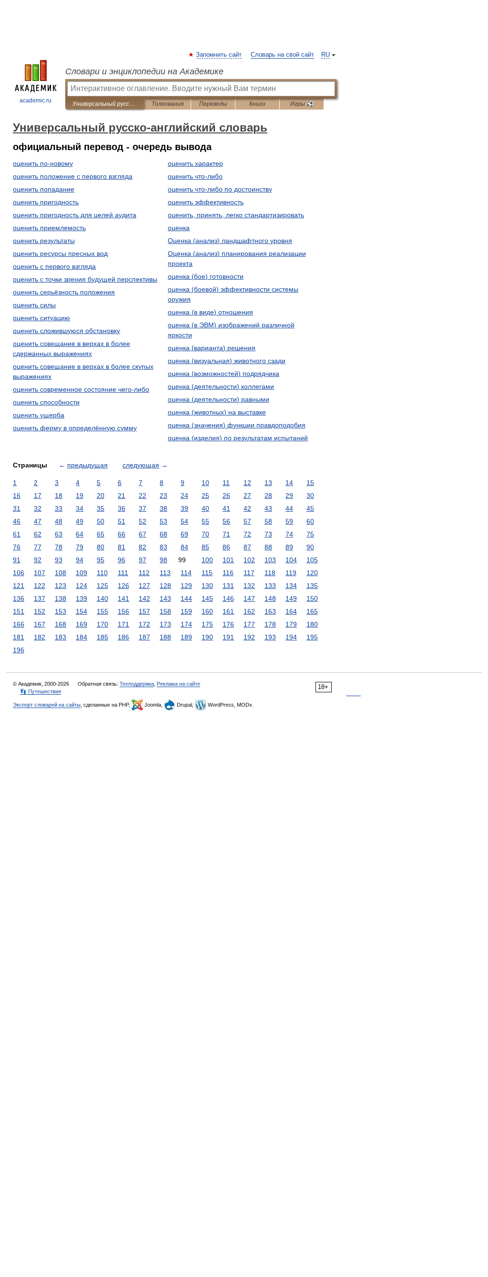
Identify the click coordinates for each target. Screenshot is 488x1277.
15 (310, 482)
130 (207, 585)
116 (228, 573)
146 (228, 598)
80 (100, 547)
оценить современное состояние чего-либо (81, 389)
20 (100, 495)
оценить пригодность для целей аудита (74, 215)
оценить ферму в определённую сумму (75, 428)
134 (291, 585)
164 (291, 611)
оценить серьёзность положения (64, 292)
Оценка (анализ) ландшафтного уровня (230, 240)
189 (186, 637)
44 (289, 508)
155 (102, 611)
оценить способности (46, 402)
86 (226, 547)
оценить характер (195, 163)
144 (186, 598)
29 (289, 495)
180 (312, 624)
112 (144, 573)
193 (270, 637)
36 (121, 508)
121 (18, 585)
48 (58, 521)
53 (163, 521)
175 (207, 624)
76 (16, 547)
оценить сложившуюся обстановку (66, 330)
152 (39, 611)
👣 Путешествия (40, 691)
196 (18, 650)
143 (165, 598)
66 (121, 534)
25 (205, 495)
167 (39, 624)
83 (163, 547)
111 (123, 573)
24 (184, 495)
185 (102, 637)
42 (247, 508)
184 (81, 637)
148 (270, 598)
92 (37, 560)
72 (247, 534)
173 (165, 624)
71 (226, 534)
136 (18, 598)
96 (121, 560)
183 (60, 637)
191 (228, 637)
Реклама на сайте (178, 684)
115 (207, 573)
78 (58, 547)
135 (312, 585)
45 (310, 508)
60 (310, 521)
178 (270, 624)
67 (142, 534)
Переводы (213, 104)
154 (81, 611)
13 (268, 482)
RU (325, 54)
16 (16, 495)
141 (123, 598)
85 (205, 547)
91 (16, 560)
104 (291, 560)
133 (270, 585)
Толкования (167, 104)
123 (60, 585)
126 (123, 585)
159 (186, 611)
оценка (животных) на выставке (217, 412)
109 (81, 573)
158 (165, 611)
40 (205, 508)
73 (268, 534)
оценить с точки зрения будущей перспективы (85, 279)
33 (58, 508)
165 (312, 611)
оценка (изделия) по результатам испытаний (238, 438)
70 (205, 534)
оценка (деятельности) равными (218, 399)
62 (37, 534)
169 (81, 624)
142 (144, 598)
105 (312, 560)
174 (186, 624)
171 (123, 624)
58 (268, 521)
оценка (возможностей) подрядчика (223, 373)
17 (37, 495)
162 (249, 611)
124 (81, 585)
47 (37, 521)
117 (249, 573)
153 (60, 611)
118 (269, 573)
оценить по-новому (43, 163)
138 (60, 598)
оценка (179, 228)
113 (165, 573)
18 (58, 495)
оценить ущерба (38, 415)
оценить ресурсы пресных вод (60, 253)
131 (228, 585)
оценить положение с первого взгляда (72, 176)
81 (121, 547)
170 (102, 624)
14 (289, 482)
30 (310, 495)
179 (291, 624)
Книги (257, 104)
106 (18, 573)
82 (142, 547)
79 (79, 547)
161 (228, 611)
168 (60, 624)
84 (184, 547)
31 (16, 508)
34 (79, 508)
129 (186, 585)
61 (16, 534)
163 (270, 611)
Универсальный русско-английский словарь (104, 104)
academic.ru (35, 100)
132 (249, 585)
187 (144, 637)
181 (18, 637)
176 (228, 624)
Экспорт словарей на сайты (47, 705)
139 (81, 598)
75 (310, 534)
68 (163, 534)
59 (289, 521)
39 (184, 508)
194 (291, 637)
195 (312, 637)
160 (207, 611)
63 (58, 534)
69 (184, 534)
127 (144, 585)
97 (142, 560)
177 (249, 624)
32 (37, 508)
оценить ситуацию (41, 318)
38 (163, 508)
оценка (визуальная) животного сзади (226, 361)
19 (79, 495)
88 (268, 547)
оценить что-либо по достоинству (220, 189)
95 (100, 560)
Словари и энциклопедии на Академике (144, 71)
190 (207, 637)
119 (290, 573)
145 (207, 598)
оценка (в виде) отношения (210, 312)
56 (226, 521)
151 (18, 611)
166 (18, 624)
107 (39, 573)
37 (142, 508)
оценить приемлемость (49, 228)
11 (226, 482)
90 (310, 547)
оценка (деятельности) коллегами (221, 386)
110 (102, 573)
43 (268, 508)
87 (247, 547)
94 (79, 560)
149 (291, 598)
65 (100, 534)
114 (186, 573)
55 (205, 521)
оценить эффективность (206, 202)
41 (226, 508)
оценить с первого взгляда (54, 266)
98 (163, 560)
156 (123, 611)
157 (144, 611)
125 (102, 585)
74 (289, 534)
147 (249, 598)
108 (60, 573)
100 (207, 560)
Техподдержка (137, 684)
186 (123, 637)
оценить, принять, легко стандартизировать (236, 215)
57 (247, 521)
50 (100, 521)
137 (39, 598)
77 (37, 547)
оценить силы (34, 305)
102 (249, 560)
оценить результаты (44, 240)
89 (289, 547)
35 (100, 508)
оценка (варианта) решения (211, 348)
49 (79, 521)
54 (184, 521)
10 (205, 482)
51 (121, 521)
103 (270, 560)
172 (144, 624)
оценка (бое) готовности (206, 276)
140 (102, 598)
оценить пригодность (46, 202)
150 (312, 598)
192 (249, 637)
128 (165, 585)
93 (58, 560)
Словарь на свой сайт (282, 54)
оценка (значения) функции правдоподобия (236, 425)
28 (268, 495)
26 (226, 495)
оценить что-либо (195, 176)
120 (312, 573)
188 (165, 637)
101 (228, 560)
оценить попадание (43, 189)
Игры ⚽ (302, 104)
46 (16, 521)
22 (142, 495)
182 (39, 637)
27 (247, 495)
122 (39, 585)
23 (163, 495)
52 (142, 521)
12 (247, 482)
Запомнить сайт (219, 54)
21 (121, 495)
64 (79, 534)
